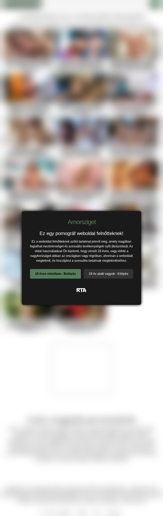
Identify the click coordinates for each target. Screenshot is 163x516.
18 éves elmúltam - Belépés (55, 273)
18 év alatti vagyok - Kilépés (108, 273)
